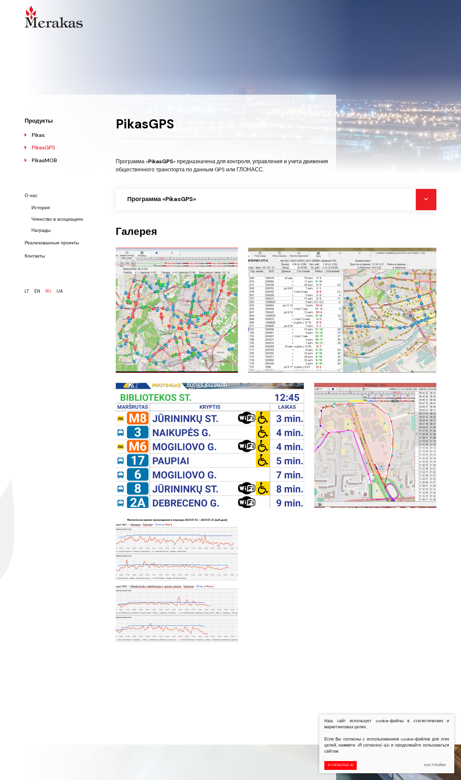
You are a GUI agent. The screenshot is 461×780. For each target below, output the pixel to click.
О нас (31, 195)
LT (27, 291)
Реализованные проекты (52, 243)
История (40, 207)
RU (48, 291)
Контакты (35, 256)
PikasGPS (43, 147)
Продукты (39, 120)
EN (37, 291)
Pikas (38, 135)
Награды (41, 230)
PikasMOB (44, 160)
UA (60, 291)
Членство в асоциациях (57, 219)
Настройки (435, 765)
